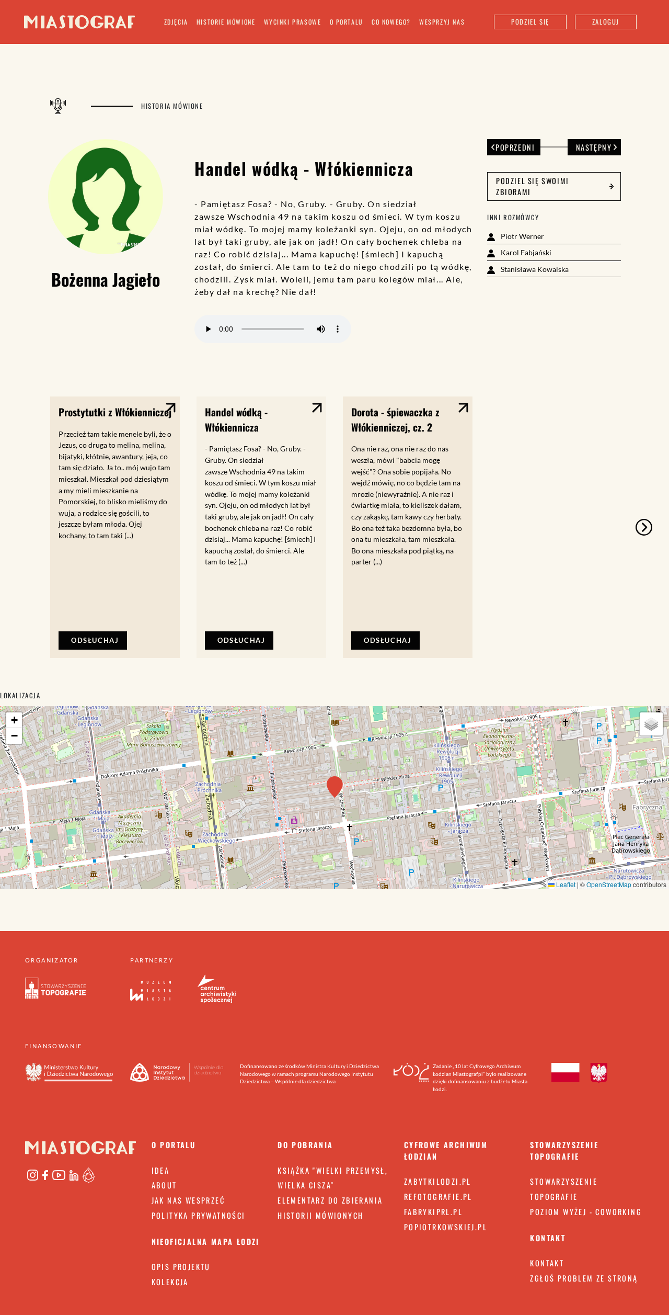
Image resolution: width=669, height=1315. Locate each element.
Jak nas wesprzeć (188, 1200)
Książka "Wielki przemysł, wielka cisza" (333, 1178)
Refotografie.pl (438, 1196)
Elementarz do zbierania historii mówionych (330, 1208)
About (164, 1185)
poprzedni (515, 147)
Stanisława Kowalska (534, 269)
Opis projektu (181, 1266)
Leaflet (565, 884)
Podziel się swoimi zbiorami (532, 186)
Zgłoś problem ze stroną (584, 1278)
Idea (161, 1170)
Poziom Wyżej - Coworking (586, 1211)
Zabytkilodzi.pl (437, 1181)
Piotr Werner (521, 236)
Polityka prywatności (199, 1215)
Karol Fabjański (525, 252)
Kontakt (547, 1262)
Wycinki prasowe (292, 21)
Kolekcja (170, 1281)
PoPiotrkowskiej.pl (445, 1226)
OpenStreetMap (608, 884)
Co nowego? (391, 21)
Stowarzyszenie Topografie (563, 1189)
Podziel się (530, 22)
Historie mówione (226, 21)
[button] (335, 787)
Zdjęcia (176, 21)
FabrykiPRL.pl (433, 1211)
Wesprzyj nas (442, 21)
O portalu (346, 21)
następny (594, 147)
